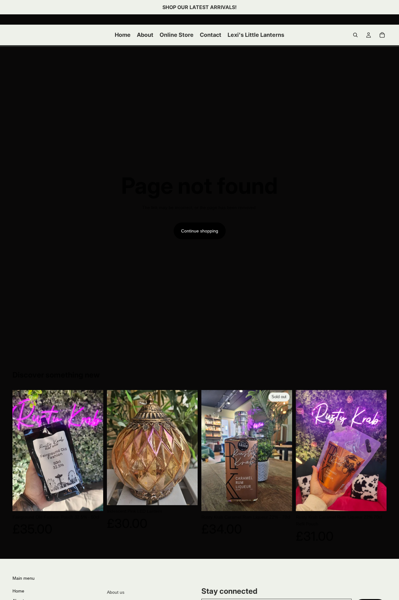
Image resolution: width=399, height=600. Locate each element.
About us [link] (115, 592)
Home (18, 590)
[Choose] (188, 495)
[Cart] (382, 35)
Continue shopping (199, 230)
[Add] (93, 501)
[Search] (355, 35)
